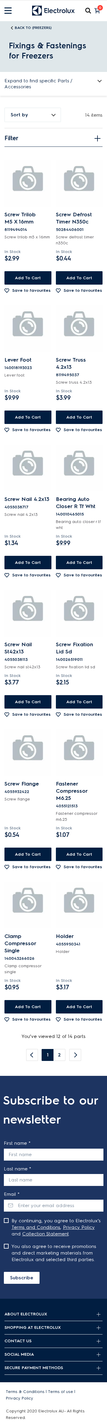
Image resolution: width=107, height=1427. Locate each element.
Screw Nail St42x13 (18, 648)
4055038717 (16, 507)
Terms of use (60, 1391)
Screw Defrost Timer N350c (74, 218)
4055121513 (67, 806)
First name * (17, 1143)
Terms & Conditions (25, 1391)
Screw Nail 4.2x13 (26, 499)
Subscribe (21, 1278)
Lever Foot (18, 360)
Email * (12, 1194)
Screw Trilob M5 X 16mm (20, 218)
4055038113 (16, 659)
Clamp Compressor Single (20, 943)
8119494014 (15, 229)
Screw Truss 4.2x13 (71, 363)
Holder (65, 936)
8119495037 (67, 374)
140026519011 (69, 659)
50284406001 (70, 229)
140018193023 (18, 367)
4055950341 (68, 944)
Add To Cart (28, 277)
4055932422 (16, 791)
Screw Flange (21, 783)
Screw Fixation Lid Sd (74, 648)
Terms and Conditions (36, 1227)
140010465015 (70, 514)
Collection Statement (45, 1234)
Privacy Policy (79, 1227)
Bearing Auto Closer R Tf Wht (75, 503)
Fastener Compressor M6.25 (71, 790)
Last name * (17, 1169)
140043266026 (19, 958)
